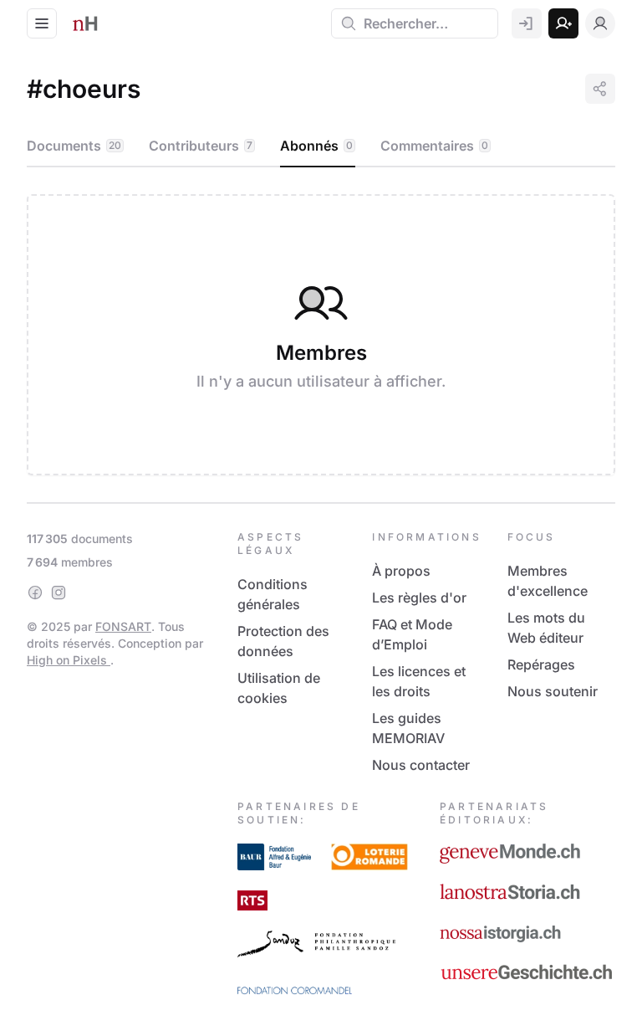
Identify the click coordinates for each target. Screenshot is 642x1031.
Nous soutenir (552, 691)
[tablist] (321, 146)
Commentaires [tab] (434, 145)
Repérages (541, 664)
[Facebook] (35, 592)
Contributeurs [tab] (200, 145)
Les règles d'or (419, 597)
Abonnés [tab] (316, 145)
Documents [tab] (74, 145)
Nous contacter (421, 765)
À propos (401, 570)
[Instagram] (58, 592)
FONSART (123, 626)
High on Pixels (68, 660)
